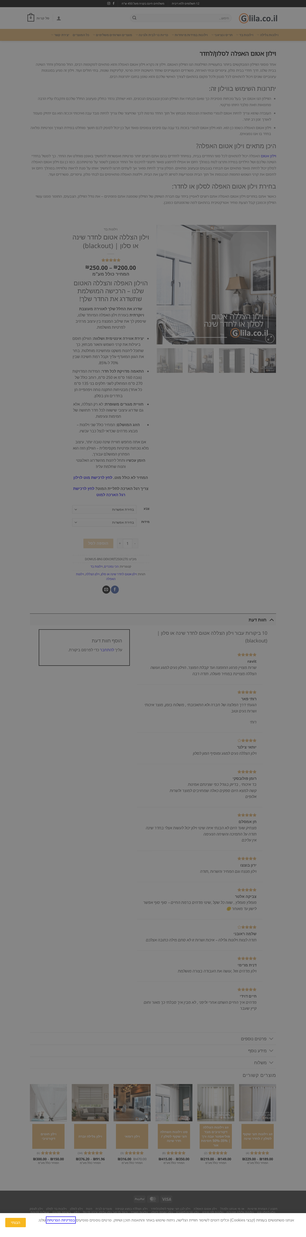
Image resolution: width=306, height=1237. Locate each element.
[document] (153, 618)
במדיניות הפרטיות (61, 1220)
